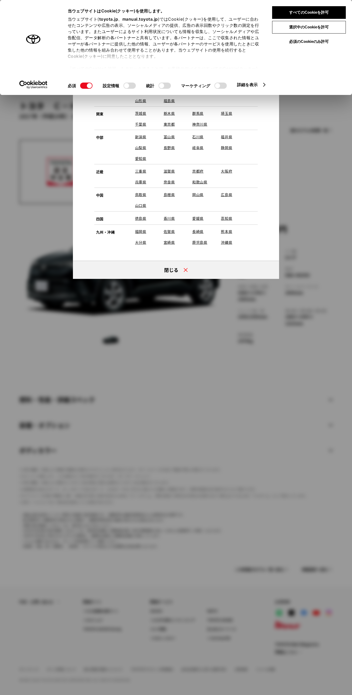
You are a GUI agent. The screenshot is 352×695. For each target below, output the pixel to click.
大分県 (140, 242)
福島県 (169, 100)
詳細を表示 (247, 84)
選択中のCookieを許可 (309, 27)
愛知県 (140, 158)
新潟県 (140, 136)
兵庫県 (140, 181)
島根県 (169, 194)
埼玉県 (226, 113)
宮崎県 (169, 242)
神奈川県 (199, 124)
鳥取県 (140, 194)
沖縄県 (226, 242)
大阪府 (226, 171)
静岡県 (226, 147)
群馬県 (198, 113)
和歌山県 (199, 181)
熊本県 (226, 231)
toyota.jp (108, 19)
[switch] (129, 86)
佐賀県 (169, 231)
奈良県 (169, 181)
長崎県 (198, 231)
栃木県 (169, 113)
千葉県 (140, 124)
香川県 (169, 218)
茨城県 (140, 113)
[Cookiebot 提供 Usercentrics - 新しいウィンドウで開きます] (33, 84)
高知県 (226, 218)
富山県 (169, 136)
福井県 (226, 136)
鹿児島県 (199, 242)
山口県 (140, 205)
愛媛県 (198, 218)
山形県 (140, 100)
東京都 (169, 124)
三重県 (140, 171)
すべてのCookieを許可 (309, 12)
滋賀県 (169, 171)
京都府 (198, 171)
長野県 (169, 147)
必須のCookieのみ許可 (309, 41)
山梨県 (140, 147)
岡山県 (198, 194)
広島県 (226, 194)
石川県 (198, 136)
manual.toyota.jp (140, 19)
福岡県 (140, 231)
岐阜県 (198, 147)
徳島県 (140, 218)
